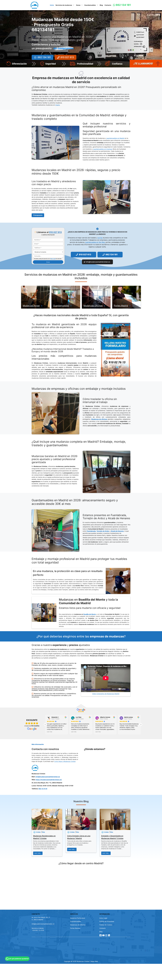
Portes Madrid (121, 305)
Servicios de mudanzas (64, 5)
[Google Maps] (109, 935)
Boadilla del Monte (90, 614)
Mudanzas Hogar (31, 305)
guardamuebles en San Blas (95, 242)
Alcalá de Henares (117, 531)
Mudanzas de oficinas (99, 419)
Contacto (108, 5)
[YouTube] (103, 935)
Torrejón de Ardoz (103, 531)
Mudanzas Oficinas (93, 305)
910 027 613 (55, 232)
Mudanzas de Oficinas (77, 925)
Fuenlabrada (91, 531)
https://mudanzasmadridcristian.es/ (49, 780)
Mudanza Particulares (77, 918)
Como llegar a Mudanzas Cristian (65, 761)
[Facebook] (100, 935)
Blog (101, 5)
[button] (141, 724)
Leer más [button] (49, 732)
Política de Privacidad (106, 921)
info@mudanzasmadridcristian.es (47, 777)
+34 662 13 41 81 (38, 930)
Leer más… (38, 853)
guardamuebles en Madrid (115, 138)
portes (100, 238)
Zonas (78, 5)
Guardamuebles (90, 5)
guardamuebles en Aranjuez (102, 149)
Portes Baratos (75, 928)
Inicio (52, 5)
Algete (57, 105)
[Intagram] (106, 935)
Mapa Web (94, 961)
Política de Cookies (105, 925)
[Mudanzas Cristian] (34, 5)
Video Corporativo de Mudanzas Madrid (105, 694)
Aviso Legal (53, 258)
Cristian (38, 832)
